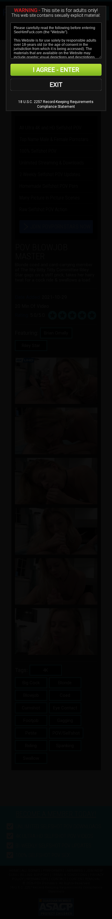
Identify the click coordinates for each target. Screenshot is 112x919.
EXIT (56, 84)
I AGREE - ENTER (56, 69)
